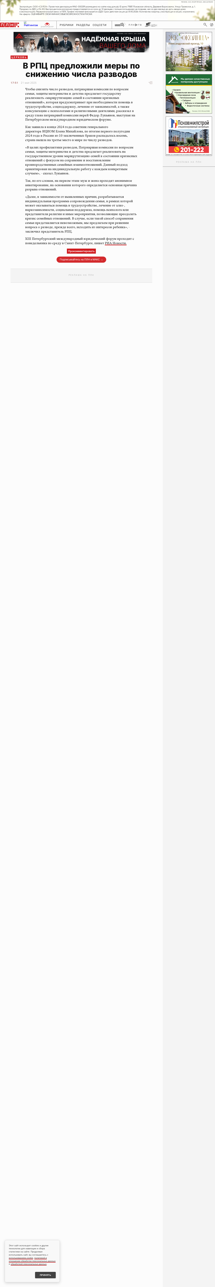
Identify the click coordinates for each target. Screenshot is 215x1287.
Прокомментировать (81, 251)
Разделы (83, 24)
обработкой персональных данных (29, 1264)
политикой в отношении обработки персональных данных (32, 1259)
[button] (211, 24)
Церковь (19, 57)
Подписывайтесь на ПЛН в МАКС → (81, 259)
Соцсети (100, 24)
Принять (45, 1275)
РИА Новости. (116, 243)
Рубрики (67, 24)
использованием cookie (21, 1257)
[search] (205, 24)
